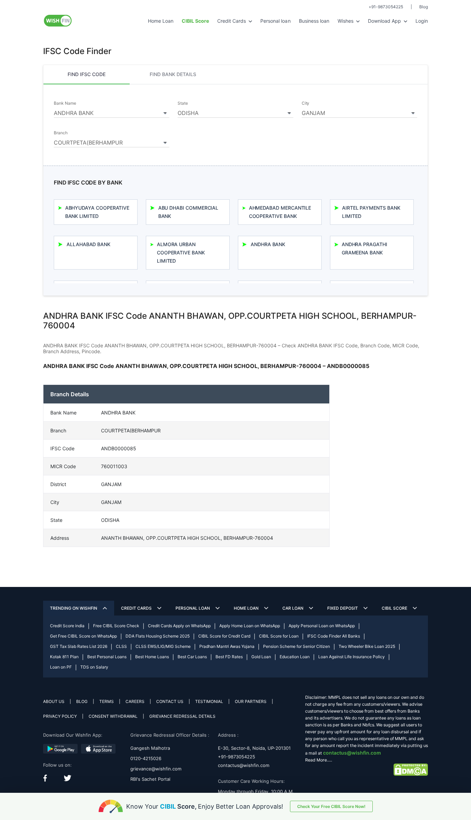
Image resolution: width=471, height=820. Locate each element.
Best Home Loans (152, 656)
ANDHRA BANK (268, 244)
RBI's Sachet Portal (150, 779)
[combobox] (111, 112)
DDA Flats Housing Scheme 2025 (158, 636)
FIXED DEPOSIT (342, 608)
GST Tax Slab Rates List (78, 646)
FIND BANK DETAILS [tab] (173, 74)
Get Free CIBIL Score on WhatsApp (83, 636)
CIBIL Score (394, 608)
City (306, 103)
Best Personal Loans (107, 656)
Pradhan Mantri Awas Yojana (226, 646)
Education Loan (295, 656)
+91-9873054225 (386, 6)
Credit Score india (67, 625)
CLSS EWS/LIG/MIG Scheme (163, 646)
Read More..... (318, 760)
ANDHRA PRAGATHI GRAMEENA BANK (364, 248)
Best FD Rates (229, 656)
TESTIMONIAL (209, 701)
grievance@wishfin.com (155, 768)
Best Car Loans (192, 656)
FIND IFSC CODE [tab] (87, 74)
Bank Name (65, 103)
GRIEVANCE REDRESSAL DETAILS (182, 716)
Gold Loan (261, 656)
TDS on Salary (94, 667)
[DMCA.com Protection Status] (410, 769)
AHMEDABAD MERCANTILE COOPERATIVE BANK (280, 212)
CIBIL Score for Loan (279, 636)
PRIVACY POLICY (60, 716)
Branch (61, 132)
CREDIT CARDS (136, 608)
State (183, 103)
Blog (423, 6)
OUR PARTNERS (251, 701)
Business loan (314, 21)
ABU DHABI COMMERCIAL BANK (188, 212)
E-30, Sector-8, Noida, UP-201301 (254, 748)
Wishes (346, 21)
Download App (385, 21)
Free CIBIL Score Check (116, 625)
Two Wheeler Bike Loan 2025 (367, 646)
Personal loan (275, 21)
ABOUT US (53, 701)
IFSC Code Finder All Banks (333, 636)
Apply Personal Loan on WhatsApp (322, 625)
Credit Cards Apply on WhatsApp (179, 625)
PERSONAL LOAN (193, 608)
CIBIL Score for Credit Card (224, 636)
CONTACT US (169, 701)
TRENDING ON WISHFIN (73, 608)
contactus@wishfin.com (243, 765)
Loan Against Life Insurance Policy (351, 656)
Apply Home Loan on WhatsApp (249, 625)
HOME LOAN (246, 608)
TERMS (106, 701)
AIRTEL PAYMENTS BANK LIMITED (371, 212)
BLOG (82, 701)
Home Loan (160, 21)
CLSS (121, 646)
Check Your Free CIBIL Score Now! (331, 806)
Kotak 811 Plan (64, 656)
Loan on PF (61, 667)
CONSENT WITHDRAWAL (113, 716)
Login (421, 21)
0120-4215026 (145, 758)
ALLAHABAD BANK (88, 244)
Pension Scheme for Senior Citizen (296, 646)
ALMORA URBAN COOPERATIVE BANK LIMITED (181, 252)
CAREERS (135, 701)
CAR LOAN (292, 608)
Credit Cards (232, 21)
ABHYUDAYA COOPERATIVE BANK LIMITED (97, 212)
